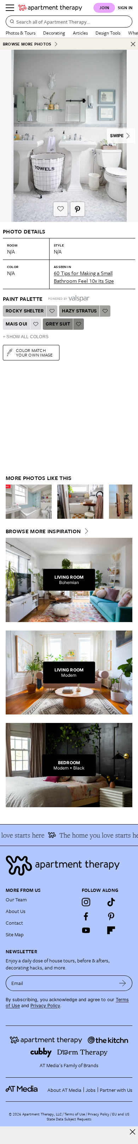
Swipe (116, 135)
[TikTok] (111, 902)
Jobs (91, 1090)
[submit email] (122, 983)
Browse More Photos (27, 44)
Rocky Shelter (25, 311)
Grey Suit (58, 324)
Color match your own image (34, 352)
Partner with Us (116, 1090)
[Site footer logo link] (69, 865)
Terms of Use (74, 1114)
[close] (132, 1131)
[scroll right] (126, 501)
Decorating (54, 32)
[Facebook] (86, 916)
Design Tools (108, 32)
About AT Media (64, 1090)
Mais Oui (16, 324)
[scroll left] (11, 501)
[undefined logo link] (50, 8)
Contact (14, 922)
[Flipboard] (111, 930)
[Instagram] (86, 902)
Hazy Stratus (79, 311)
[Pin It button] (77, 209)
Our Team (16, 899)
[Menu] (10, 8)
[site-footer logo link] (22, 1089)
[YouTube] (86, 930)
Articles (80, 32)
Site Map (15, 934)
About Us (15, 911)
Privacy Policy (45, 1005)
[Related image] (29, 502)
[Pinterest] (111, 916)
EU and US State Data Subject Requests (88, 1116)
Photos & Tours (20, 32)
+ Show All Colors (25, 336)
